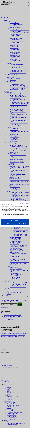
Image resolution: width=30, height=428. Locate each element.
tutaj (11, 215)
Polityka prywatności (24, 203)
